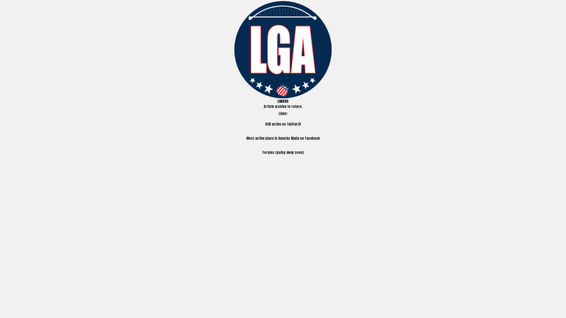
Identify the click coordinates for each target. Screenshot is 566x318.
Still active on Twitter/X (283, 124)
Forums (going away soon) (283, 152)
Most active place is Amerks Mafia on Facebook (283, 138)
